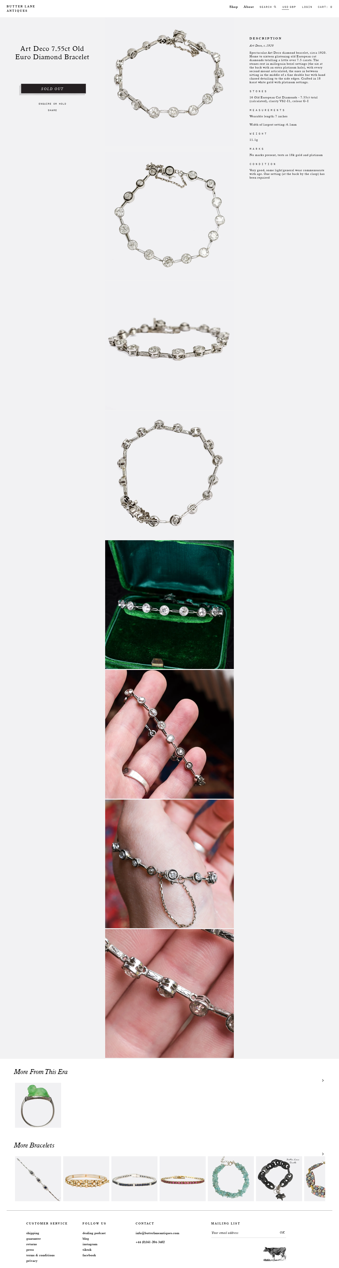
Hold (62, 104)
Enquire (45, 104)
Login (307, 7)
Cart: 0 (325, 7)
